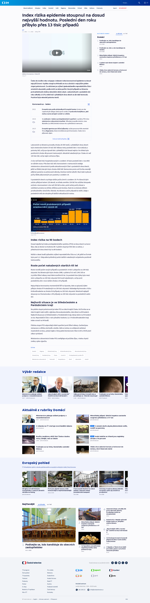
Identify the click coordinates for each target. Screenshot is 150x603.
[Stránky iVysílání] (114, 570)
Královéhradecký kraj (65, 351)
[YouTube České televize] (119, 562)
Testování (52, 359)
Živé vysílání (25, 573)
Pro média (50, 570)
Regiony (63, 8)
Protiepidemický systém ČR (76, 355)
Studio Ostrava (51, 578)
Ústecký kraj (35, 355)
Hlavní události (28, 8)
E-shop (24, 587)
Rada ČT (49, 581)
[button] (57, 52)
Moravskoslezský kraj (80, 351)
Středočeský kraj (52, 351)
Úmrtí (70, 359)
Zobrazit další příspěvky (60, 139)
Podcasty (100, 8)
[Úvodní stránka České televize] (32, 562)
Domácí (51, 8)
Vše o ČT (24, 592)
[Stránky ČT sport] (96, 570)
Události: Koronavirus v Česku (30, 74)
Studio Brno (50, 575)
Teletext (24, 578)
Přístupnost (54, 599)
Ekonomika (71, 8)
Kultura (92, 8)
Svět (57, 8)
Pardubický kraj (46, 355)
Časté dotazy (51, 589)
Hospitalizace (61, 359)
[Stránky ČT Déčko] (79, 576)
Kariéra (49, 584)
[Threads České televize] (126, 562)
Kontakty (50, 592)
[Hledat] (139, 3)
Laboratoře (78, 359)
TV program (25, 570)
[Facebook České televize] (116, 562)
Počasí (80, 8)
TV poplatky (25, 575)
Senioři (86, 359)
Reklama (50, 573)
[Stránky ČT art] (94, 576)
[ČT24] (5, 3)
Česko (55, 355)
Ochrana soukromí (44, 599)
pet (23, 30)
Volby (44, 8)
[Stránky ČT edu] (112, 576)
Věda (85, 8)
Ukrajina (37, 8)
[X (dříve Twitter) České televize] (123, 562)
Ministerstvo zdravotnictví (39, 359)
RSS (127, 599)
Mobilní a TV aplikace (28, 589)
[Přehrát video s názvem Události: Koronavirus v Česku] (57, 53)
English (35, 599)
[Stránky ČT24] (79, 570)
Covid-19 (63, 355)
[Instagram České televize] (112, 562)
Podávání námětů (52, 587)
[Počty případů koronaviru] (61, 215)
